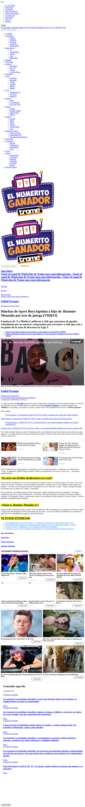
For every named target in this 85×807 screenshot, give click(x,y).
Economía (13, 44)
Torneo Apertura (7, 542)
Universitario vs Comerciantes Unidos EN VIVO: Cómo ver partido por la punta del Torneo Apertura (36, 419)
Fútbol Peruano (10, 301)
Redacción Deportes (28, 398)
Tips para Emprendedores (19, 137)
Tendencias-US (15, 92)
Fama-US (13, 96)
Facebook (13, 78)
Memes (12, 88)
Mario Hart (9, 8)
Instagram (13, 80)
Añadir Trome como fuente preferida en (15, 296)
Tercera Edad (14, 127)
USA (7, 90)
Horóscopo (9, 62)
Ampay (12, 70)
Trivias (7, 151)
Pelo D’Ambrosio (11, 11)
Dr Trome (13, 163)
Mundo (7, 107)
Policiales (13, 40)
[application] (42, 362)
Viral (7, 76)
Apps (12, 149)
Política (12, 38)
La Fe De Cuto (15, 104)
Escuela (12, 119)
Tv (11, 50)
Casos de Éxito (15, 133)
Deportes (8, 60)
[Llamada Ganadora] (28, 216)
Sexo (11, 129)
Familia (8, 117)
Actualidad (9, 36)
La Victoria (9, 9)
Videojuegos (14, 145)
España (12, 109)
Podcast (8, 21)
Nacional (13, 42)
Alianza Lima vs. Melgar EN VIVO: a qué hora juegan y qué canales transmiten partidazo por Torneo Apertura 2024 (41, 428)
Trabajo (12, 125)
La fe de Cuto (10, 15)
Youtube (13, 84)
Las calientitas (15, 102)
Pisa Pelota (9, 17)
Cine (11, 56)
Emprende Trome (11, 131)
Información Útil (15, 135)
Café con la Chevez (12, 13)
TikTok (12, 86)
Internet (12, 143)
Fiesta (12, 100)
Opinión (8, 64)
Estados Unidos (15, 111)
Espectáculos (9, 48)
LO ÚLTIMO (10, 6)
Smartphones (14, 147)
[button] (25, 266)
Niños (12, 123)
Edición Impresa (11, 167)
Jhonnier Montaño (8, 546)
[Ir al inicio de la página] (6, 805)
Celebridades (14, 52)
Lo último (8, 34)
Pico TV (8, 19)
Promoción (9, 139)
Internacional (14, 46)
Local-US (13, 94)
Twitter (12, 82)
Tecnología (9, 141)
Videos (7, 153)
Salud (12, 121)
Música (12, 54)
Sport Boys (5, 537)
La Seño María (15, 72)
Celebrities (13, 161)
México (12, 115)
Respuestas (9, 74)
